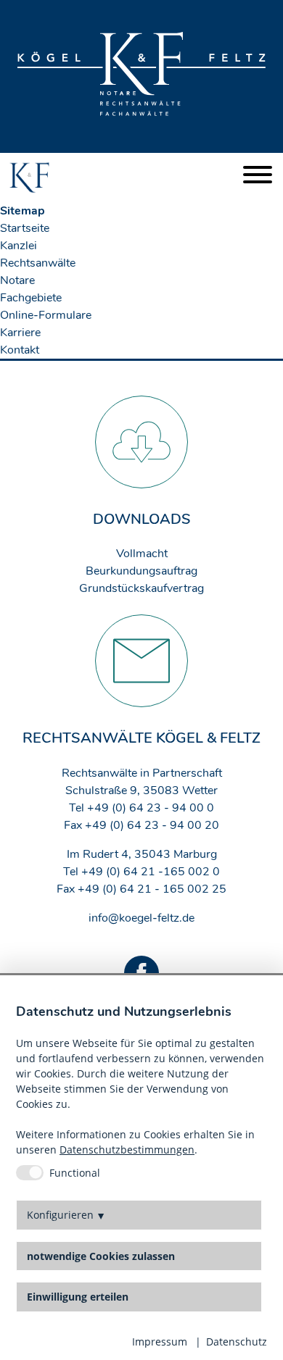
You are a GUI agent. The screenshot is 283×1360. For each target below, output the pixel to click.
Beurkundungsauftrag (141, 571)
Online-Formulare (45, 315)
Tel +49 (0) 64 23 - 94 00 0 (141, 808)
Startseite (24, 228)
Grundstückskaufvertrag (141, 588)
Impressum (159, 1341)
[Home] (29, 177)
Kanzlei (18, 246)
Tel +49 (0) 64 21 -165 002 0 (141, 872)
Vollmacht (142, 554)
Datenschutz (236, 1341)
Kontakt (19, 350)
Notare (17, 280)
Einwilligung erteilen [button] (77, 1296)
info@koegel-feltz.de (141, 918)
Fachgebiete (31, 298)
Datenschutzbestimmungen (127, 1149)
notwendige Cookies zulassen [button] (101, 1256)
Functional (74, 1173)
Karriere (20, 333)
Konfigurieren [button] (60, 1215)
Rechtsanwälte (37, 263)
